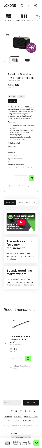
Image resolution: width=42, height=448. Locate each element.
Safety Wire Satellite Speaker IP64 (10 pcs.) (20, 339)
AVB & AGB (27, 420)
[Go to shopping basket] (29, 5)
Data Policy (18, 416)
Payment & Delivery (14, 420)
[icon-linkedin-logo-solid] (30, 411)
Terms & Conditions (31, 416)
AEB (33, 420)
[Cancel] (22, 5)
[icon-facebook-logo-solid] (7, 411)
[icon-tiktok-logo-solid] (35, 411)
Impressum (8, 416)
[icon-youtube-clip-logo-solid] (16, 411)
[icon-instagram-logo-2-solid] (21, 411)
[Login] (35, 5)
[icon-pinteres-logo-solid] (26, 411)
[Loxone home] (10, 5)
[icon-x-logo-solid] (12, 411)
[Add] (28, 358)
